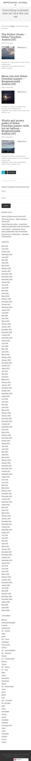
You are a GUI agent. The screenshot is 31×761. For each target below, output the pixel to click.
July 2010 (5, 566)
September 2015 (7, 427)
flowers (4, 661)
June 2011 (5, 538)
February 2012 (6, 516)
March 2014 (5, 457)
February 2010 (6, 577)
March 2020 (5, 296)
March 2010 (5, 574)
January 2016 (6, 416)
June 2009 (5, 588)
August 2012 (6, 504)
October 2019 (6, 304)
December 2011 (6, 521)
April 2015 (5, 429)
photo (4, 692)
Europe (17, 62)
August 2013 (6, 477)
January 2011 (6, 549)
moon (8, 112)
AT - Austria (11, 62)
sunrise (4, 714)
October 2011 (6, 527)
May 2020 (5, 290)
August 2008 (6, 602)
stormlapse (5, 711)
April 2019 (5, 318)
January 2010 (6, 580)
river (3, 697)
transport (4, 160)
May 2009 (5, 591)
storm (21, 158)
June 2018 (5, 346)
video (8, 64)
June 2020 (5, 288)
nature (27, 62)
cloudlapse (5, 642)
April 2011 (5, 543)
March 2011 (5, 546)
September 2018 (7, 338)
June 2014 (5, 449)
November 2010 (7, 555)
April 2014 (5, 454)
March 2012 (5, 513)
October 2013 (6, 471)
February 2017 (6, 382)
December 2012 (7, 493)
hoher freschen (6, 164)
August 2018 (6, 340)
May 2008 (5, 605)
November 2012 (7, 496)
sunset (4, 717)
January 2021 (6, 271)
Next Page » (12, 172)
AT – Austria (6, 631)
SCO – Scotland (7, 700)
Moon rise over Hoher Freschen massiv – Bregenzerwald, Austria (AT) (14, 80)
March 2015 (5, 432)
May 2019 (5, 315)
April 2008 (5, 607)
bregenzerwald (17, 66)
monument (5, 678)
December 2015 (7, 418)
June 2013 (5, 482)
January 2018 (6, 360)
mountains (22, 62)
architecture (6, 628)
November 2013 (7, 468)
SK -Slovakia (6, 703)
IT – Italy (5, 670)
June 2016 (5, 402)
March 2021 (5, 265)
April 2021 (5, 263)
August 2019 (6, 310)
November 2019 (7, 302)
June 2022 (5, 249)
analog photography (8, 622)
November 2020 (7, 277)
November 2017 (7, 363)
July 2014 (5, 446)
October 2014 (6, 441)
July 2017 (5, 371)
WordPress (17, 756)
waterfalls (5, 734)
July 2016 (5, 399)
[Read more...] (22, 47)
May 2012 (5, 507)
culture (23, 156)
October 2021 (6, 251)
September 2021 (7, 254)
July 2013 (5, 479)
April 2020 (5, 293)
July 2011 (5, 535)
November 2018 (7, 332)
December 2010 (7, 552)
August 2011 (6, 532)
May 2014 (5, 452)
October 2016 (6, 390)
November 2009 (7, 582)
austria (11, 66)
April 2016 (5, 407)
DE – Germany (6, 653)
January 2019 (6, 327)
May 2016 (5, 404)
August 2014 (6, 443)
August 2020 (6, 282)
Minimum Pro (18, 754)
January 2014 (6, 463)
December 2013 (7, 466)
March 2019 (5, 321)
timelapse (4, 64)
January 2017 (6, 385)
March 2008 (5, 610)
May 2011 (5, 541)
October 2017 (6, 365)
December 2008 (7, 596)
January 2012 (6, 518)
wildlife (4, 736)
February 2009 (6, 593)
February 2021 (6, 268)
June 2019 (5, 313)
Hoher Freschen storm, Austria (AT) (14, 216)
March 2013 (5, 488)
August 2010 (6, 563)
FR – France (6, 667)
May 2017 (5, 374)
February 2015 (6, 435)
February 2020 (6, 299)
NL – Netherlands (8, 686)
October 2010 (6, 557)
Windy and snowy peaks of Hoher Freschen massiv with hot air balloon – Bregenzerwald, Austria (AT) (15, 127)
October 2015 (6, 424)
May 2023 (5, 246)
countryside (18, 106)
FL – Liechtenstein (8, 659)
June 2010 (5, 568)
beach (4, 636)
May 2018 (5, 349)
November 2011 (7, 524)
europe (23, 110)
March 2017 (5, 379)
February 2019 (6, 324)
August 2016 (6, 396)
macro (4, 675)
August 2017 (6, 368)
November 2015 (7, 421)
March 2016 (5, 410)
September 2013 (7, 474)
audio (3, 633)
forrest (4, 664)
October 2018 (6, 335)
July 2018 (5, 343)
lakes (3, 672)
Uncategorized (7, 725)
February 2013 (6, 491)
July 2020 (5, 285)
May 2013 (5, 485)
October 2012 (6, 499)
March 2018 (5, 354)
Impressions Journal (15, 2)
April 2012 (5, 510)
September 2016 (7, 393)
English (18, 759)
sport (17, 158)
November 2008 (7, 599)
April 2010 (5, 571)
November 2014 (7, 438)
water (4, 731)
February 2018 (6, 357)
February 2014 (6, 460)
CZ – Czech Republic (8, 650)
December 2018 (7, 329)
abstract (4, 620)
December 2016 (7, 388)
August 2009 (6, 585)
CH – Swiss (5, 639)
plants (4, 695)
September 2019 (7, 307)
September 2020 (7, 279)
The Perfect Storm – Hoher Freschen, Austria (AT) (14, 37)
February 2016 (6, 413)
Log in (23, 756)
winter (4, 739)
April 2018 (5, 352)
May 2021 (5, 260)
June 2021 (5, 257)
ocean (4, 689)
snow (18, 164)
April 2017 (5, 377)
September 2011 (7, 530)
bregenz (15, 162)
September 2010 (7, 560)
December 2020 (7, 274)
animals (4, 625)
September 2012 (7, 502)
